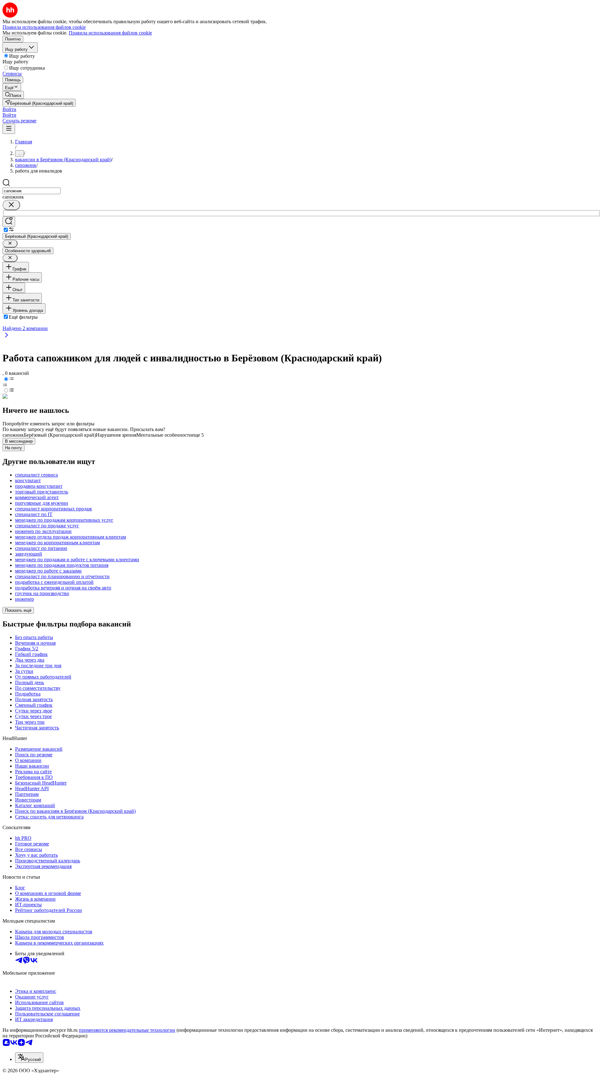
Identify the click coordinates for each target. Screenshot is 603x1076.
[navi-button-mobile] (9, 129)
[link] (13, 95)
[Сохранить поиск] (9, 221)
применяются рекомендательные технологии (127, 1030)
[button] (9, 109)
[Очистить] (11, 205)
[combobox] (32, 191)
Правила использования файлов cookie (110, 32)
